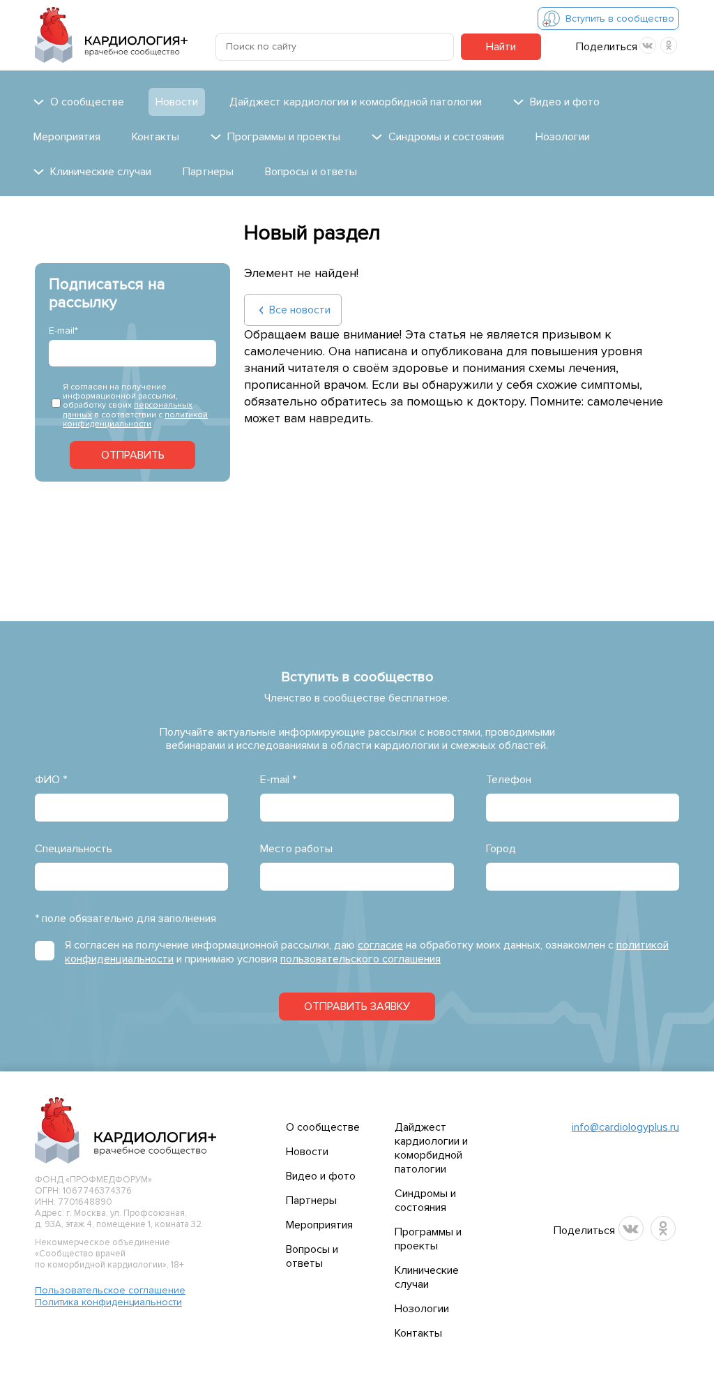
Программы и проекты (428, 1239)
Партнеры (208, 172)
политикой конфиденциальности (135, 419)
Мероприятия (66, 137)
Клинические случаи (427, 1277)
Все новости (300, 310)
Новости (176, 102)
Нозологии (563, 137)
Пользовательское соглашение (110, 1290)
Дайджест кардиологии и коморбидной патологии (355, 102)
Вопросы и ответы (311, 172)
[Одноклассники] (668, 45)
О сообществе (323, 1127)
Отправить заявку (357, 1006)
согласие (380, 945)
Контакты (155, 137)
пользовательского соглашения (360, 959)
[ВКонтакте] (647, 45)
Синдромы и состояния (425, 1201)
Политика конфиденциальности (108, 1302)
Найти (501, 47)
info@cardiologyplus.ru (625, 1127)
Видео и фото (321, 1176)
